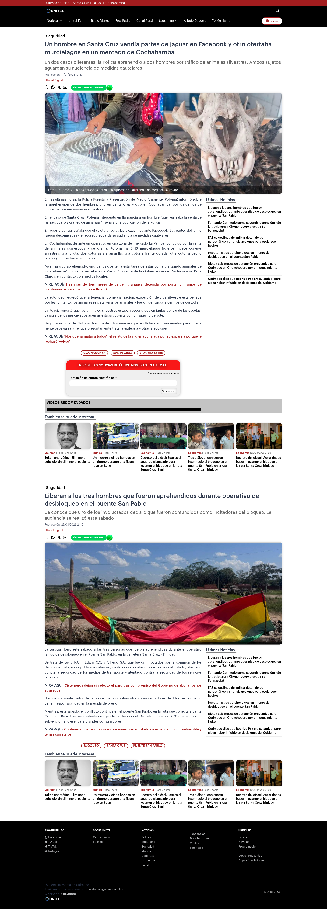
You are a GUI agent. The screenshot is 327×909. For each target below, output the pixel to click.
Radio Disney (100, 20)
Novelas (243, 842)
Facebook (54, 837)
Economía (147, 453)
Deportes (148, 856)
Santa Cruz (81, 3)
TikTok (52, 846)
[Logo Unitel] (55, 10)
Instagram (54, 851)
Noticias (53, 20)
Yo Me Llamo (221, 20)
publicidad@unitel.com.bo (105, 889)
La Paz (97, 3)
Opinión (50, 453)
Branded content (201, 838)
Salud (145, 865)
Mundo (97, 453)
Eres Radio (122, 20)
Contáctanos (101, 837)
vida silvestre (151, 352)
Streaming (166, 20)
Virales (194, 843)
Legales (98, 842)
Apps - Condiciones (251, 860)
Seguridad (55, 36)
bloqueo (91, 745)
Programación (247, 846)
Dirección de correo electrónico (93, 378)
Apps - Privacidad (250, 855)
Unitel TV (75, 20)
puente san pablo (147, 745)
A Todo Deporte (195, 20)
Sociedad (148, 846)
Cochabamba (115, 3)
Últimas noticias (57, 3)
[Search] (277, 11)
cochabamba (94, 352)
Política (146, 837)
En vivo (273, 21)
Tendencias (197, 834)
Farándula (196, 847)
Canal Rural (144, 20)
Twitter (52, 842)
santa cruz (122, 352)
